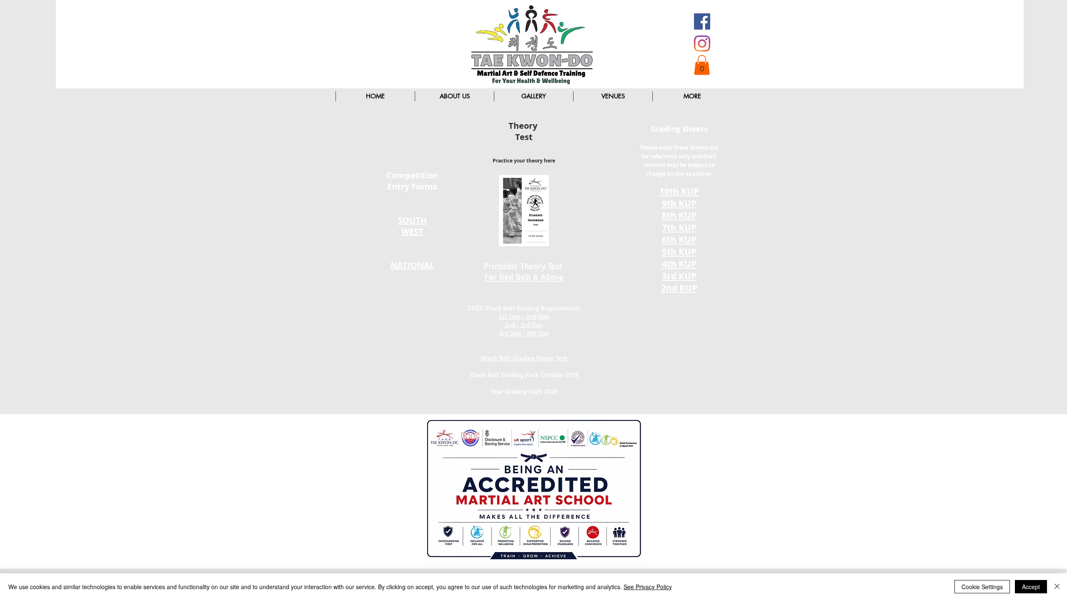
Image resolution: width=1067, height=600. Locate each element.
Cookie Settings (982, 586)
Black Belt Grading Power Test (524, 358)
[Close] (1057, 586)
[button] (702, 65)
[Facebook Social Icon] (702, 21)
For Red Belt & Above (524, 277)
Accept (1031, 586)
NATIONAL (412, 265)
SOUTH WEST (412, 226)
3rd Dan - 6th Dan (524, 333)
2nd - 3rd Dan (524, 325)
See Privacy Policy (648, 586)
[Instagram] (702, 43)
